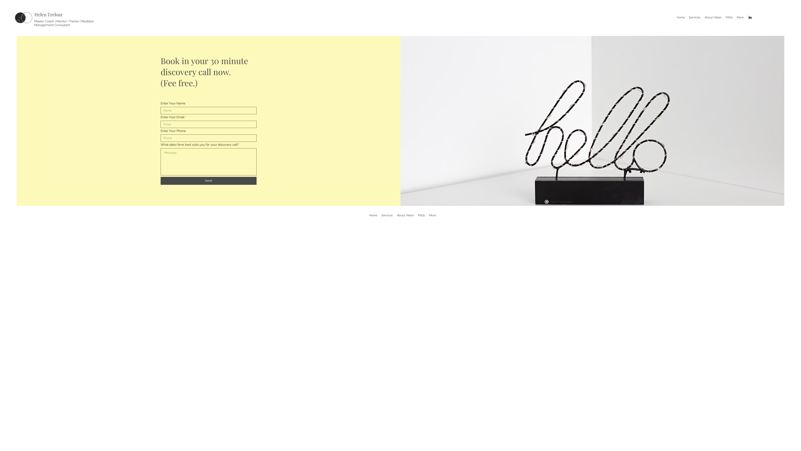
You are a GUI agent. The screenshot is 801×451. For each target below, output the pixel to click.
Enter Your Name (173, 103)
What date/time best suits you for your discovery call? (200, 144)
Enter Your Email (172, 117)
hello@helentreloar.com (596, 169)
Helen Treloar (48, 14)
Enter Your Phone (173, 131)
